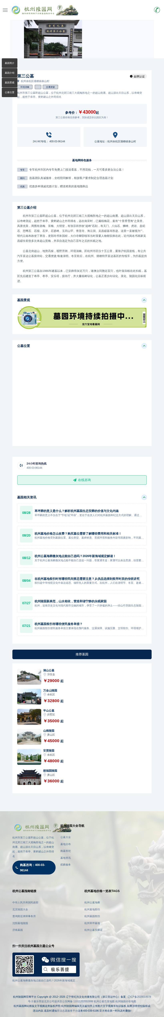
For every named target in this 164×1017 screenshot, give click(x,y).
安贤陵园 (48, 750)
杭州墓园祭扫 (92, 916)
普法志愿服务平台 (67, 1010)
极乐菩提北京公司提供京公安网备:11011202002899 (63, 1001)
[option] (53, 39)
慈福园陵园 (50, 770)
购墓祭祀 (65, 850)
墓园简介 (9, 63)
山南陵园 (48, 730)
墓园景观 (9, 82)
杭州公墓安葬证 (93, 929)
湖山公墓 (48, 670)
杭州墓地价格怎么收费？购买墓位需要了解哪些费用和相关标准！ (78, 533)
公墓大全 (65, 837)
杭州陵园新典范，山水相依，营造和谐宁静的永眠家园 (71, 601)
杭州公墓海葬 (92, 902)
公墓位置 (9, 92)
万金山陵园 (50, 690)
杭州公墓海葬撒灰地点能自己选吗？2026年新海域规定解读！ (75, 556)
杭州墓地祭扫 (92, 909)
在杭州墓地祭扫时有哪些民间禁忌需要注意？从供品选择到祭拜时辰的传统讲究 (87, 578)
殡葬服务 (65, 864)
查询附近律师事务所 (24, 916)
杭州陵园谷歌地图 (125, 1001)
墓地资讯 (65, 857)
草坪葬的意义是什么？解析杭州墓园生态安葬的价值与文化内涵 (77, 510)
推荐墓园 (82, 654)
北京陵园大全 (20, 909)
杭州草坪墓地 (92, 923)
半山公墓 (48, 710)
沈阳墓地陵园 (20, 923)
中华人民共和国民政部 (25, 902)
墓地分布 (65, 844)
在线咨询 (84, 480)
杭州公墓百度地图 (104, 1001)
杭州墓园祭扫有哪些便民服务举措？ (59, 624)
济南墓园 (17, 929)
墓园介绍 (9, 72)
